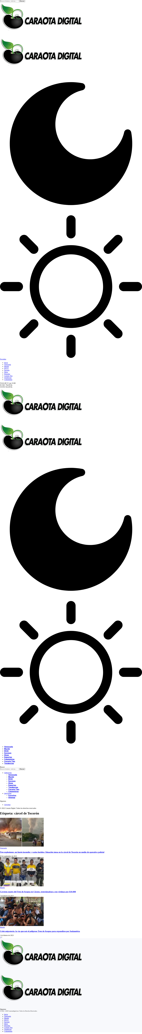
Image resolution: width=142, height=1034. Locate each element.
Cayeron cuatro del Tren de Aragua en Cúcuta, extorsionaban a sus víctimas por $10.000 (38, 892)
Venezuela (3, 848)
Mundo (2, 888)
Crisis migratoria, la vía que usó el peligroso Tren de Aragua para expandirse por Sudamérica (40, 931)
